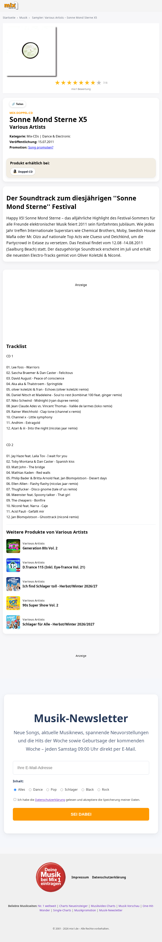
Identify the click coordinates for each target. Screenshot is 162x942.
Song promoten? (40, 147)
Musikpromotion (85, 910)
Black (90, 789)
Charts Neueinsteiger (74, 906)
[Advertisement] (81, 312)
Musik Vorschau (129, 906)
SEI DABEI (81, 814)
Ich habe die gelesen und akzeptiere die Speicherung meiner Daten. (78, 800)
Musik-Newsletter (110, 910)
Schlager (71, 789)
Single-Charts (62, 910)
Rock (105, 789)
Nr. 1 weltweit (47, 906)
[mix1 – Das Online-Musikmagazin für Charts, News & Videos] (12, 4)
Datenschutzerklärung (50, 800)
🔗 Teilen (17, 104)
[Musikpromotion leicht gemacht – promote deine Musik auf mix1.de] (51, 877)
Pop (54, 789)
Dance (38, 789)
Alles (21, 789)
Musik (23, 17)
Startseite (9, 17)
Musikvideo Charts (103, 906)
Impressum (80, 877)
